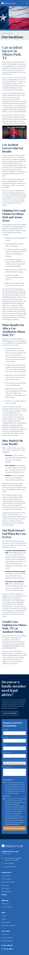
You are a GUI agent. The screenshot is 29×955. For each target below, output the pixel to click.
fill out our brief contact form (13, 647)
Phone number (7, 752)
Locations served (7, 33)
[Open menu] (26, 3)
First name (6, 729)
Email (4, 745)
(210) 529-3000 (9, 863)
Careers (4, 916)
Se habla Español (7, 941)
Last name (6, 737)
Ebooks (4, 919)
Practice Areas (6, 872)
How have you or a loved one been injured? (14, 760)
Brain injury (5, 885)
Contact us (5, 934)
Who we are (5, 904)
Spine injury (5, 888)
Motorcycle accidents (8, 882)
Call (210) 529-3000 (9, 713)
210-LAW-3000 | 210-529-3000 (13, 645)
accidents (7, 876)
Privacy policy (6, 922)
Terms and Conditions (14, 824)
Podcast (4, 895)
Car (3, 876)
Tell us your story (7, 767)
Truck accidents (6, 879)
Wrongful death (7, 892)
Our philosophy (7, 907)
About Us (5, 900)
